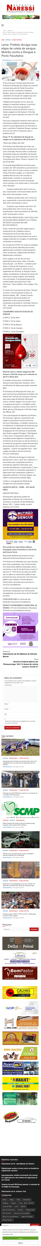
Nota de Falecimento (8, 1210)
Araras (4, 1199)
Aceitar (20, 1238)
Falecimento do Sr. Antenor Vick (13, 1191)
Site (5, 714)
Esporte (13, 1203)
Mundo (23, 1206)
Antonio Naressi (6, 60)
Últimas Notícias (17, 39)
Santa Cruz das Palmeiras (10, 1216)
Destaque (6, 820)
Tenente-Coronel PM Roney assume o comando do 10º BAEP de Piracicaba (20, 779)
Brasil (18, 1199)
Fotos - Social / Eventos (26, 1203)
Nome (6, 704)
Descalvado (26, 1199)
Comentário (8, 685)
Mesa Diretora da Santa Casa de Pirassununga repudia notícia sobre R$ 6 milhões (20, 809)
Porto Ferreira (6, 1213)
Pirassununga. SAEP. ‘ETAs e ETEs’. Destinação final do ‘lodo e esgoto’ (20, 900)
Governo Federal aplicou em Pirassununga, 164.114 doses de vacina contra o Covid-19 (20, 663)
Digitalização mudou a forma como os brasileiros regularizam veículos (20, 1169)
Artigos (12, 1199)
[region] (20, 1236)
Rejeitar (20, 1243)
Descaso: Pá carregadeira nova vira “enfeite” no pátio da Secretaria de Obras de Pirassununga (20, 869)
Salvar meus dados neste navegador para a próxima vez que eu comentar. (20, 722)
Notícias (8, 39)
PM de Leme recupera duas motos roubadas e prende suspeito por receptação (20, 839)
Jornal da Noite (7, 1206)
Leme (3, 39)
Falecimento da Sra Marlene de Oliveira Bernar (20, 654)
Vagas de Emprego (27, 1216)
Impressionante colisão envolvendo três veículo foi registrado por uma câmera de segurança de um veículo (20, 747)
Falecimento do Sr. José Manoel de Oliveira (17, 1164)
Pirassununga (13, 758)
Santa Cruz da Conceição (21, 1213)
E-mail (6, 709)
